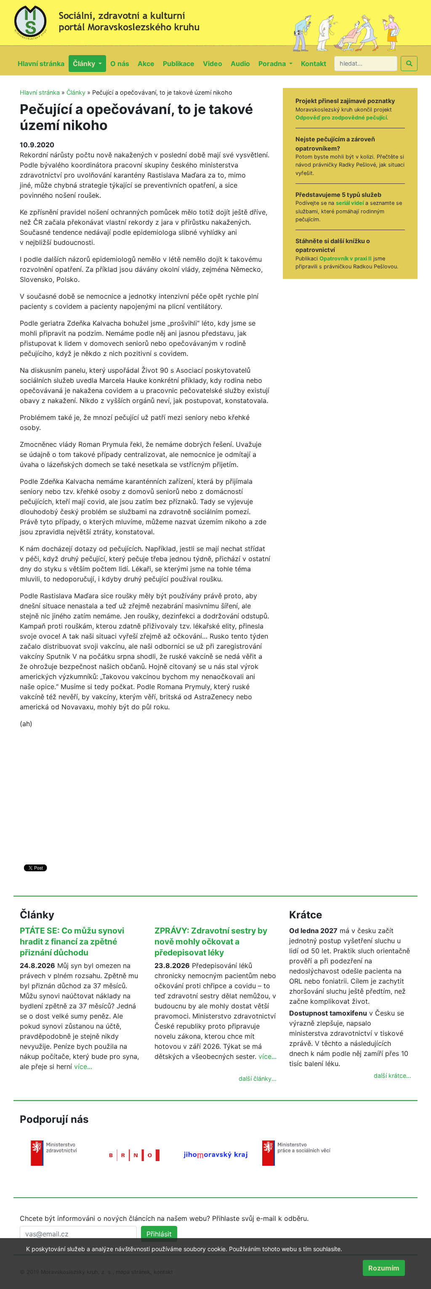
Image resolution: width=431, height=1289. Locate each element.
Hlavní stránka (43, 63)
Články (76, 92)
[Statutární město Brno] (135, 1154)
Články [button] (85, 63)
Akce (148, 63)
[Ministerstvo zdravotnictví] (54, 1152)
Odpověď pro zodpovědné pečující (341, 117)
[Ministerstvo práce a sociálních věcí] (296, 1152)
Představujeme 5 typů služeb (338, 194)
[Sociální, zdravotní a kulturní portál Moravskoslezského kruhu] (114, 19)
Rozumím (383, 1268)
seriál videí (350, 203)
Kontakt (315, 63)
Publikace (181, 63)
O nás (121, 63)
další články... (258, 1078)
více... (83, 1066)
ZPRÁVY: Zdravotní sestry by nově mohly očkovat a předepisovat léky (210, 941)
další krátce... (392, 1075)
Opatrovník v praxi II (345, 258)
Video (214, 63)
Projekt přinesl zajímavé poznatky (345, 100)
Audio (242, 63)
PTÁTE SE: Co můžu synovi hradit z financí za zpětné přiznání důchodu (72, 941)
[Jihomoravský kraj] (215, 1154)
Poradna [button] (272, 63)
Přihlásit (159, 1234)
